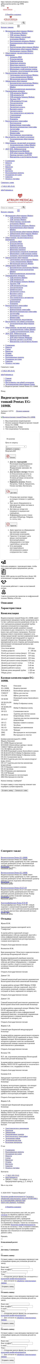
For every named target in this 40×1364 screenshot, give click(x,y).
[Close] (2, 1246)
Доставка (13, 493)
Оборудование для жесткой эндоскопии (20, 143)
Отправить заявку (8, 1286)
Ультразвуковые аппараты (15, 91)
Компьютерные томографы (20, 125)
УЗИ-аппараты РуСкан (18, 101)
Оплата (12, 457)
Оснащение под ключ (13, 175)
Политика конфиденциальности (13, 1196)
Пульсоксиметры (16, 59)
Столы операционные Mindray (21, 77)
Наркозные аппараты (18, 63)
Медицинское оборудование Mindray (19, 31)
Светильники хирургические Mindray (24, 75)
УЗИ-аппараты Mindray (18, 33)
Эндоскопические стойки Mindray (23, 145)
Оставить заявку (7, 790)
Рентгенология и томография (16, 121)
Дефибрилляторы (16, 61)
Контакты (9, 171)
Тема (3, 1274)
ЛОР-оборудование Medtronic (21, 153)
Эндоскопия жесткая (13, 1140)
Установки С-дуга (16, 131)
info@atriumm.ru (7, 190)
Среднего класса (16, 111)
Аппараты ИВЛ (16, 57)
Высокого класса (16, 109)
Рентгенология (15, 123)
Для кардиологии (16, 103)
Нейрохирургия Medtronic (19, 151)
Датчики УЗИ (15, 99)
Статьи (8, 165)
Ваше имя (4, 1267)
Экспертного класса (17, 107)
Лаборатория (10, 1132)
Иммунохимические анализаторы (22, 89)
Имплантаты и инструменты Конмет (24, 157)
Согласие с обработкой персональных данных (17, 1197)
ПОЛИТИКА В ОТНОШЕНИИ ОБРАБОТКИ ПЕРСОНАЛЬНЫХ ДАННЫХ (19, 1200)
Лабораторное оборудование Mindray (24, 49)
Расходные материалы (13, 1142)
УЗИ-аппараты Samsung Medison (22, 97)
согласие (4, 1215)
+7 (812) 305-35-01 (8, 186)
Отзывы (8, 169)
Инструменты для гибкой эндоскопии (19, 137)
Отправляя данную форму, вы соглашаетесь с (19, 1278)
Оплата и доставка (12, 179)
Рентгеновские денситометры (21, 135)
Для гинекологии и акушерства (22, 113)
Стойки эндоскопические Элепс (22, 147)
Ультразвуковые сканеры (14, 1134)
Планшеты (14, 119)
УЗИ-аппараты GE (17, 95)
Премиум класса (16, 105)
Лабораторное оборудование (16, 81)
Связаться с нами (7, 182)
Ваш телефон (6, 1269)
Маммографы (15, 133)
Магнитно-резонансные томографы (23, 127)
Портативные (15, 117)
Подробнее (5, 867)
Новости (8, 163)
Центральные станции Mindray (21, 51)
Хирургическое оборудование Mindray (24, 47)
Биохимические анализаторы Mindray (24, 83)
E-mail (3, 1272)
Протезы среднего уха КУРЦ (21, 155)
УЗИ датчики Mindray (18, 35)
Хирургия (9, 1130)
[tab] (20, 602)
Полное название (22, 411)
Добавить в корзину (12, 449)
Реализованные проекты (14, 173)
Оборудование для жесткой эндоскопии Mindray (20, 38)
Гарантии (9, 177)
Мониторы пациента (18, 65)
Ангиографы (15, 129)
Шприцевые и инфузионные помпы (23, 69)
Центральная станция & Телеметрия (23, 67)
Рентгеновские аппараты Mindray (22, 41)
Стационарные (15, 115)
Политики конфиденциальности (23, 1225)
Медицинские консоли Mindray (22, 79)
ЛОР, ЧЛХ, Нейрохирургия (15, 149)
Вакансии (9, 167)
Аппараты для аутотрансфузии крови (24, 71)
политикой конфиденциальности (13, 1279)
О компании (10, 161)
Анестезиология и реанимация (17, 1128)
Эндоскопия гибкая (12, 1138)
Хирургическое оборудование (16, 73)
